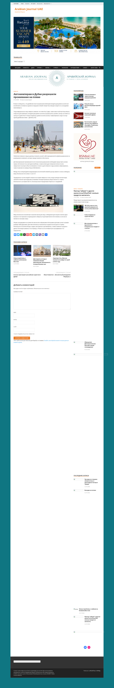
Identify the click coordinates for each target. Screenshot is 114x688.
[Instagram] (89, 647)
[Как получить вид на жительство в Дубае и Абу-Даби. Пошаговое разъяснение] (78, 122)
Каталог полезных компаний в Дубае (90, 114)
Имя (15, 312)
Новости (26, 67)
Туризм (39, 67)
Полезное (65, 67)
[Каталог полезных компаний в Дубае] (78, 113)
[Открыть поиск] (99, 68)
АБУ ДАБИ (33, 3)
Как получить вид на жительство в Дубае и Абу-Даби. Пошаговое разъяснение (91, 124)
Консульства (39, 3)
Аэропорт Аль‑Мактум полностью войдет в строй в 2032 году (61, 259)
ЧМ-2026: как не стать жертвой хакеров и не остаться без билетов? (91, 207)
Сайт (15, 326)
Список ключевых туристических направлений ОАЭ (90, 96)
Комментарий (18, 291)
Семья (85, 67)
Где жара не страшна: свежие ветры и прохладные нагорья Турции (91, 481)
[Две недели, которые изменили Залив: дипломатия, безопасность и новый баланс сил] (42, 251)
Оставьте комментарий (26, 99)
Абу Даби (17, 67)
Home (22, 3)
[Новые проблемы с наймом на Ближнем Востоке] (22, 251)
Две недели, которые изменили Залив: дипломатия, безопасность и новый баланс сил (41, 261)
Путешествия (75, 67)
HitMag (98, 670)
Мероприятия (47, 3)
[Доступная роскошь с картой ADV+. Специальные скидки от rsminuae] (78, 223)
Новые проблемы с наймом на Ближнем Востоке (20, 259)
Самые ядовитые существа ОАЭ (90, 215)
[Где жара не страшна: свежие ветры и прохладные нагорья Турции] (78, 479)
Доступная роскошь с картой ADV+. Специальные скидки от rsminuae (92, 226)
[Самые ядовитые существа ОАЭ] (78, 215)
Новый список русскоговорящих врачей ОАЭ (92, 105)
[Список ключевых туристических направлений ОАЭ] (78, 94)
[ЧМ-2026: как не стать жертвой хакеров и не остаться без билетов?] (78, 205)
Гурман (55, 67)
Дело (32, 67)
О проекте (27, 3)
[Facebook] (85, 647)
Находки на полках (90, 490)
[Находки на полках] (78, 490)
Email (15, 319)
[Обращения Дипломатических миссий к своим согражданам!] (78, 342)
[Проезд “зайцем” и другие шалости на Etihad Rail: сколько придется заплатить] (87, 171)
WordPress (92, 670)
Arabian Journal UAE (29, 9)
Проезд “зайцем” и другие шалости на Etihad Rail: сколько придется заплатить (86, 193)
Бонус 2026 (94, 67)
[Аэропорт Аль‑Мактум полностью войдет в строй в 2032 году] (62, 251)
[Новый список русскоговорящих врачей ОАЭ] (78, 104)
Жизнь (47, 67)
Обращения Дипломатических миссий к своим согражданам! (90, 344)
